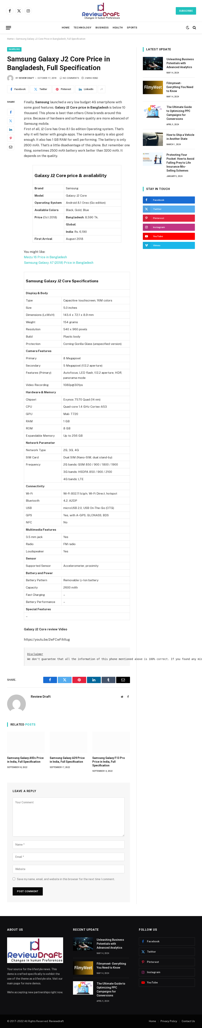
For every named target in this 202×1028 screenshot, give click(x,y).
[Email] (10, 147)
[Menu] (8, 27)
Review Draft (26, 78)
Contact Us (188, 1021)
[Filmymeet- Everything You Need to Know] (153, 87)
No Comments (71, 78)
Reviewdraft (56, 1021)
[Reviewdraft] (101, 11)
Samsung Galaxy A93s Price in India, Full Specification (25, 759)
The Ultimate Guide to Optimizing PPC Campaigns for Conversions (179, 112)
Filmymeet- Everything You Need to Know (179, 87)
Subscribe (186, 10)
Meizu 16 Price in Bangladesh (45, 257)
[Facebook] (10, 112)
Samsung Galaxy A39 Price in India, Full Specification (67, 759)
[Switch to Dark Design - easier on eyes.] (187, 27)
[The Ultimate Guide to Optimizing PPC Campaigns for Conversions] (153, 111)
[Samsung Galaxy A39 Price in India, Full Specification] (68, 742)
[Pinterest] (10, 138)
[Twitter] (10, 120)
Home (66, 27)
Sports (132, 27)
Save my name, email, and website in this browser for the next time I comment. (66, 879)
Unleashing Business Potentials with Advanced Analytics (180, 63)
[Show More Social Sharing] (101, 89)
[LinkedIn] (10, 129)
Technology (82, 27)
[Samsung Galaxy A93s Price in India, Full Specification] (26, 742)
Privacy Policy (169, 1021)
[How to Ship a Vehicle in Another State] (153, 139)
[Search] (194, 27)
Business (102, 27)
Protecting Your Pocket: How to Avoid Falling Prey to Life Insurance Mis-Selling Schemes (180, 162)
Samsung (14, 49)
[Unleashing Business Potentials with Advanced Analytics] (153, 63)
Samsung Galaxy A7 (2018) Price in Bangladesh (58, 263)
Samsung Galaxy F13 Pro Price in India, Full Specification (108, 761)
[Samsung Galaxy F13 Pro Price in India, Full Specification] (111, 742)
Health (118, 27)
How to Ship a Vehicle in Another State (180, 136)
